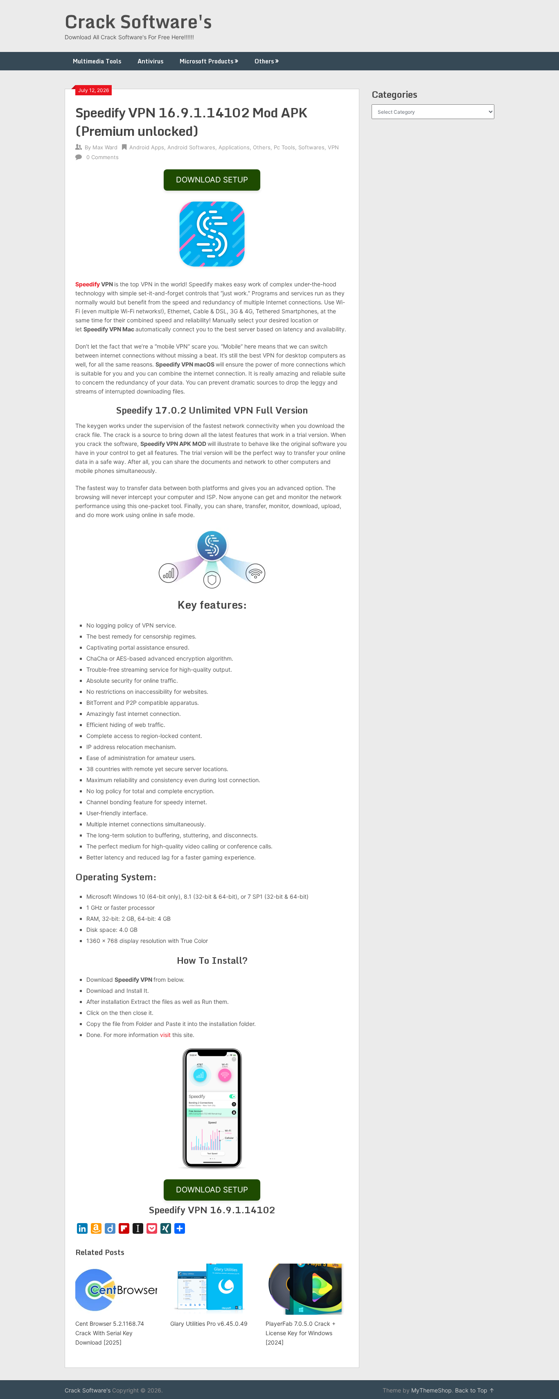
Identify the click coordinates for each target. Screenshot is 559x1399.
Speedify (87, 284)
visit (165, 1034)
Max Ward (104, 147)
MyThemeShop (431, 1390)
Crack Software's (138, 21)
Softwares (311, 147)
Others (264, 61)
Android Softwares (191, 147)
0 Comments (102, 157)
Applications (234, 147)
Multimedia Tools (97, 61)
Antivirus (150, 61)
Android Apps (146, 147)
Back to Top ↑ (474, 1390)
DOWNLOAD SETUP (212, 179)
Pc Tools (284, 147)
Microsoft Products (206, 61)
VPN (333, 147)
